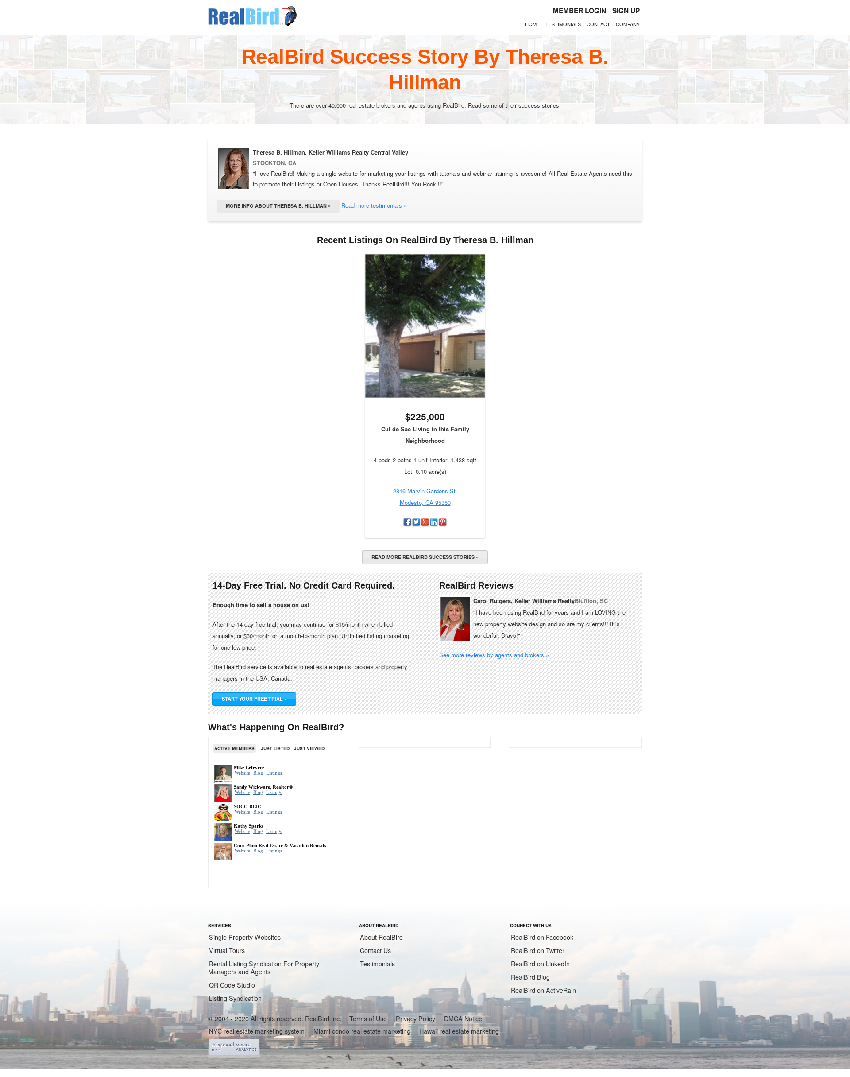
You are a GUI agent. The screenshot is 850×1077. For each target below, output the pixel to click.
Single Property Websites (245, 937)
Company (628, 23)
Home (532, 23)
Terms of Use (368, 1018)
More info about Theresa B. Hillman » (278, 205)
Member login (579, 10)
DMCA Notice (463, 1018)
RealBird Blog (530, 976)
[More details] (425, 326)
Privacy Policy (415, 1018)
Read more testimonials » (374, 205)
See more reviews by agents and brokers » (494, 655)
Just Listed (275, 748)
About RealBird (381, 937)
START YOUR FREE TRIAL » (254, 698)
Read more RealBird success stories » (425, 557)
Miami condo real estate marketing (361, 1031)
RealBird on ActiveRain (543, 990)
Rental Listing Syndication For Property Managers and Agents (263, 967)
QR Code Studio (232, 984)
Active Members (234, 748)
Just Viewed (309, 748)
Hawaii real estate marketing (459, 1031)
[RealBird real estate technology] (252, 24)
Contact (598, 23)
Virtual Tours (227, 950)
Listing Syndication (235, 998)
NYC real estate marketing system (257, 1031)
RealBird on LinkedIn (540, 963)
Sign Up (626, 10)
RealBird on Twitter (537, 950)
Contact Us (375, 950)
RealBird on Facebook (542, 937)
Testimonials (563, 23)
